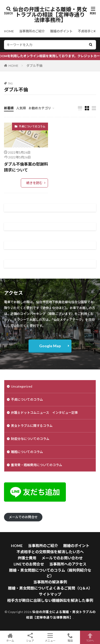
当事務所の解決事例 (50, 582)
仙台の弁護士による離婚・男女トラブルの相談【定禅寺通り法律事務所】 (50, 15)
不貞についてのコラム (32, 126)
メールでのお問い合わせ (62, 558)
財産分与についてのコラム (30, 439)
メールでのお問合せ (23, 517)
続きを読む (34, 183)
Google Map (50, 346)
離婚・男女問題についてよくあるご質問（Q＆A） (50, 588)
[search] (90, 44)
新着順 (9, 108)
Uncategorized (21, 386)
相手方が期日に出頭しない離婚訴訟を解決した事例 (50, 600)
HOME (9, 31)
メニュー (50, 640)
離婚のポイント (61, 31)
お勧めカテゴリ (40, 108)
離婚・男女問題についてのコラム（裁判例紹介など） (50, 573)
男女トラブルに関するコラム (32, 426)
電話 (70, 640)
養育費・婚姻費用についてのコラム (36, 465)
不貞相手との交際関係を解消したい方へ (50, 551)
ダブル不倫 (34, 66)
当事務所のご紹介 (32, 31)
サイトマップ (50, 594)
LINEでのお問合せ (29, 564)
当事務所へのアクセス (67, 564)
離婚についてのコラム (27, 452)
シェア (30, 640)
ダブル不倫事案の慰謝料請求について (26, 167)
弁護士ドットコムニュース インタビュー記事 (44, 413)
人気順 (21, 108)
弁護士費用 (27, 558)
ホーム (10, 640)
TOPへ (90, 640)
